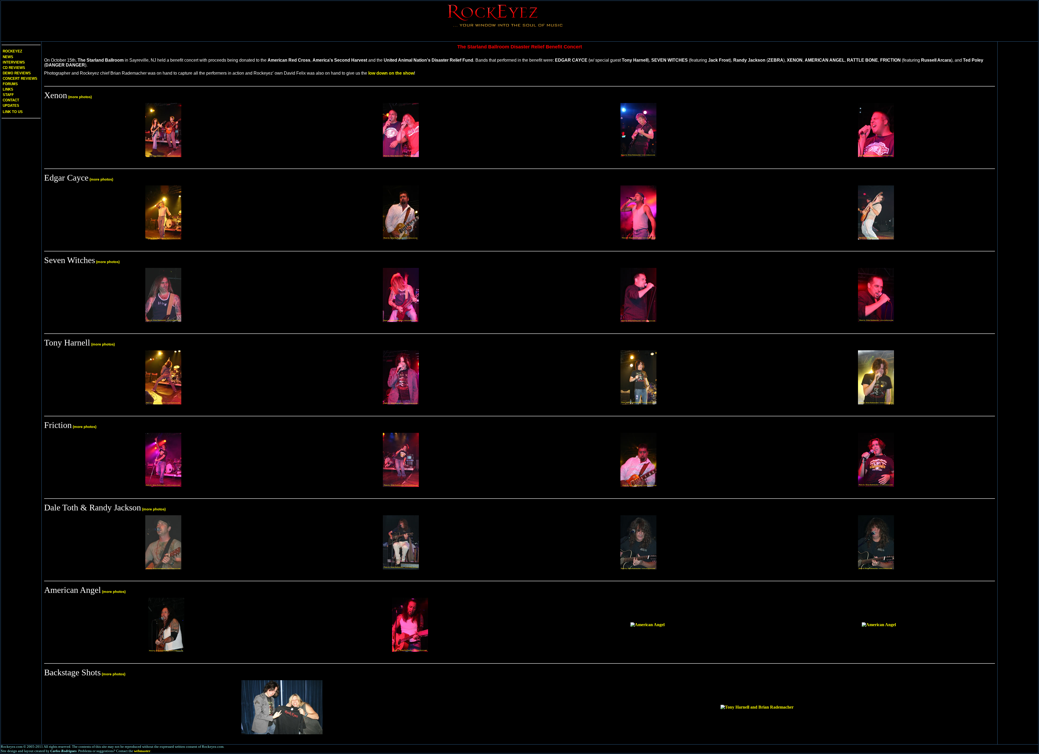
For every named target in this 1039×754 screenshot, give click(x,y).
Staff (8, 95)
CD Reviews (13, 68)
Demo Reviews (16, 73)
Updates (10, 106)
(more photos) (80, 97)
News (7, 57)
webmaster (142, 751)
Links (8, 89)
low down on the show (391, 73)
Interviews (13, 62)
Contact (11, 100)
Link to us (12, 112)
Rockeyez (12, 51)
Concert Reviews (20, 79)
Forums (10, 84)
